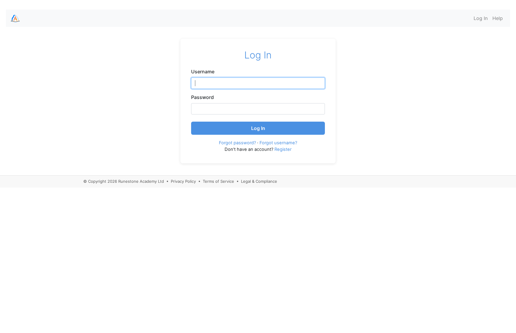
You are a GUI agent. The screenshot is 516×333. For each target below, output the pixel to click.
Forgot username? (278, 142)
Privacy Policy (183, 181)
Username (202, 72)
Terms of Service (218, 181)
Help (497, 18)
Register (282, 149)
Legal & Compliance (259, 181)
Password (202, 97)
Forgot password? (237, 142)
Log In (481, 18)
